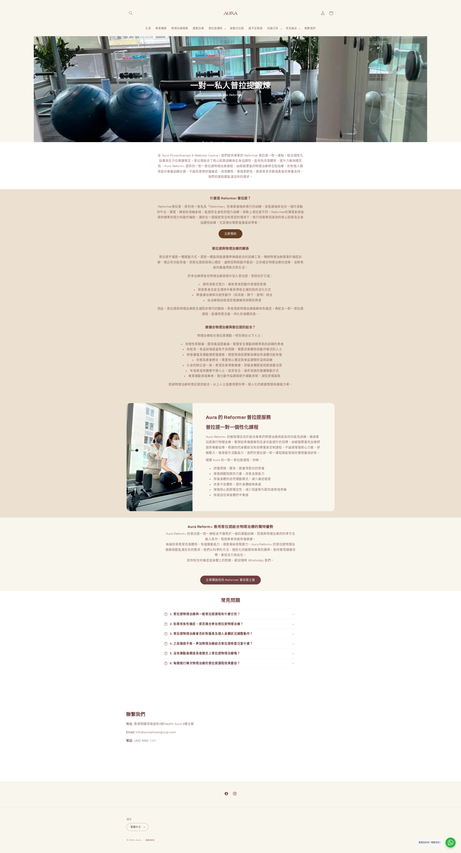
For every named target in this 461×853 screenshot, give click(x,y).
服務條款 (150, 840)
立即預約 (230, 233)
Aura (138, 840)
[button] (131, 13)
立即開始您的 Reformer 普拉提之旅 (230, 580)
